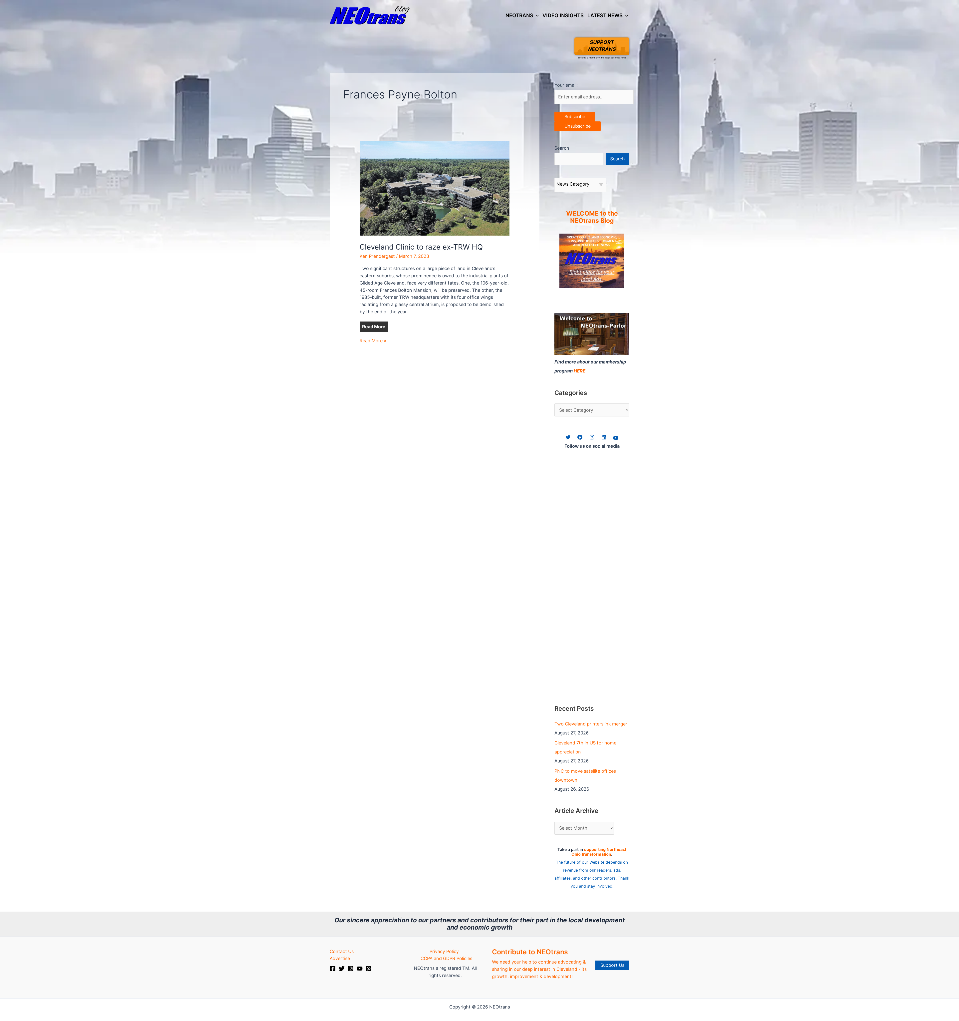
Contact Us (342, 951)
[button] (536, 15)
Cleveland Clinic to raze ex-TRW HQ (421, 247)
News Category (572, 184)
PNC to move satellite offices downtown (585, 775)
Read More (373, 326)
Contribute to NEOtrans (530, 952)
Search (561, 148)
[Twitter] (342, 969)
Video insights (563, 15)
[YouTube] (360, 969)
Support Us (612, 965)
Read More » (373, 341)
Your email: (566, 85)
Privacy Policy (444, 951)
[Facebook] (333, 969)
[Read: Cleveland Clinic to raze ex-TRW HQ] (434, 187)
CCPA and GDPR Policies (446, 958)
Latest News (605, 15)
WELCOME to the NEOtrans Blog (592, 217)
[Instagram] (351, 969)
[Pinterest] (369, 969)
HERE (579, 370)
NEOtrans (519, 15)
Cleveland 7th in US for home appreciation (585, 747)
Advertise (340, 958)
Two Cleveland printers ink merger (590, 723)
